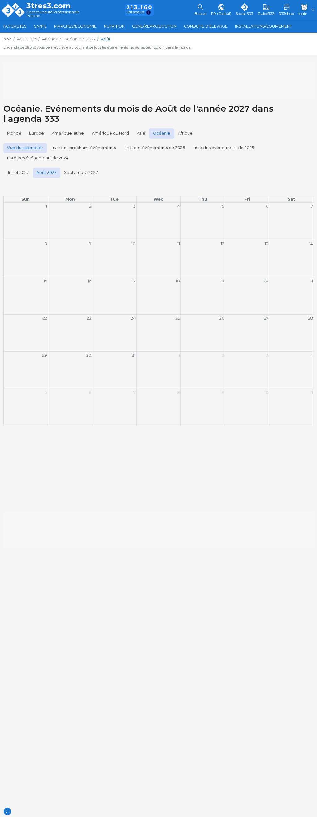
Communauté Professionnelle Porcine (53, 14)
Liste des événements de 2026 (154, 147)
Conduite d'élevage (206, 26)
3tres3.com (48, 6)
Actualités (15, 26)
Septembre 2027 (81, 172)
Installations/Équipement (263, 26)
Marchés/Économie (75, 26)
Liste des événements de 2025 (223, 147)
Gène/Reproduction (154, 26)
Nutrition (114, 26)
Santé (40, 26)
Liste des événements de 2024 (37, 158)
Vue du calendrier (25, 147)
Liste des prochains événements (83, 147)
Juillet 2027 (18, 172)
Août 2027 (46, 172)
